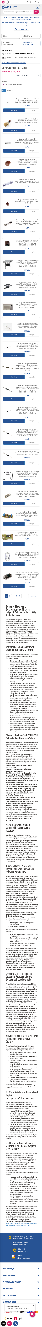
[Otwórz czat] (32, 1314)
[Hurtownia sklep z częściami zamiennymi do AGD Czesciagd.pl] (5, 7)
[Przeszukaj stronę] (36, 12)
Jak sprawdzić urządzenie (11, 71)
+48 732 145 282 (22, 29)
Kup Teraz (14, 110)
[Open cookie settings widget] (3, 1323)
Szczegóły (32, 110)
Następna (33, 596)
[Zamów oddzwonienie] (15, 1323)
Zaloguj (37, 2)
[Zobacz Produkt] (7, 102)
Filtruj (3, 90)
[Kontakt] (9, 1323)
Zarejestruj (30, 2)
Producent (4, 82)
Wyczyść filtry (10, 90)
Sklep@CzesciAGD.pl (23, 1258)
